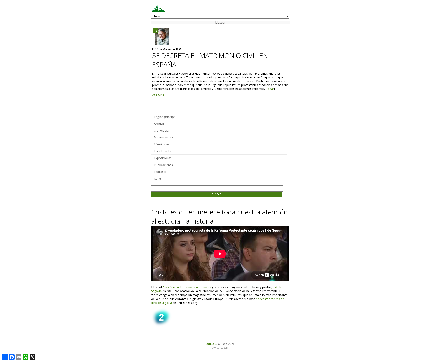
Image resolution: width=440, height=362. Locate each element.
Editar (270, 89)
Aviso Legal (220, 347)
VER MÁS (158, 95)
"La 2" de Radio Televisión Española (187, 287)
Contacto (211, 344)
